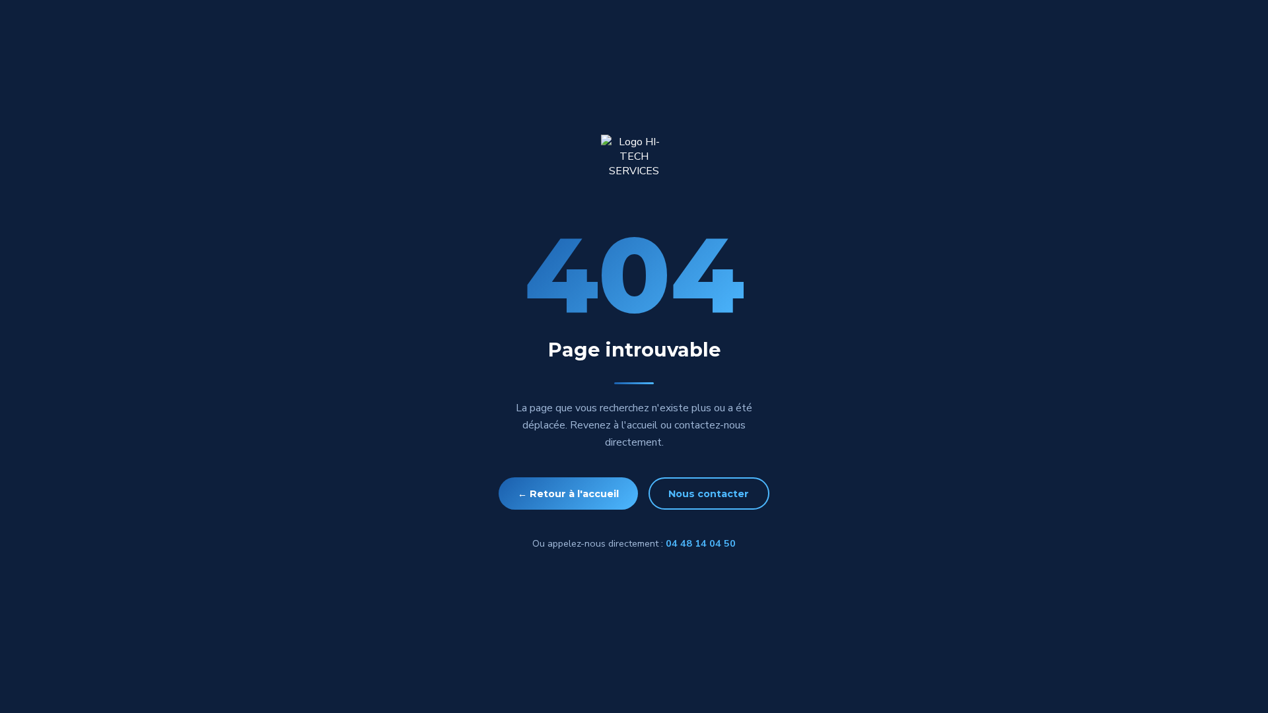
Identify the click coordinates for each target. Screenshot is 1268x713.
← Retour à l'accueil (568, 494)
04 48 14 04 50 (701, 543)
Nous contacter (708, 494)
